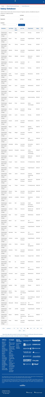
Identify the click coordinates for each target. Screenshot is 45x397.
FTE (42, 28)
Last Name (22, 15)
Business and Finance (4, 351)
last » (24, 330)
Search (17, 344)
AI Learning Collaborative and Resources (11, 359)
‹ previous (8, 328)
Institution (2, 22)
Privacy (17, 345)
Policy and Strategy (4, 361)
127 (34, 328)
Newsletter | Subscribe (11, 356)
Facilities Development (4, 348)
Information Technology (4, 358)
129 (41, 328)
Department (3, 19)
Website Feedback (18, 347)
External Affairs (3, 353)
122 (17, 328)
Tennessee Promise (11, 368)
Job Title (21, 19)
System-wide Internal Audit (5, 369)
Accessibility (18, 343)
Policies (10, 350)
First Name (3, 15)
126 (31, 328)
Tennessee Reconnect (11, 371)
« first (3, 328)
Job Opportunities (12, 342)
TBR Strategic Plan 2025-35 (12, 366)
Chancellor (4, 344)
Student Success (3, 366)
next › (20, 330)
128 (37, 328)
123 (21, 328)
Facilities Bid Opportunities (12, 348)
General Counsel (3, 356)
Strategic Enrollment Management (4, 363)
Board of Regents (4, 342)
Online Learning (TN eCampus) (12, 363)
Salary (37, 28)
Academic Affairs (4, 346)
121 (14, 328)
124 (24, 328)
